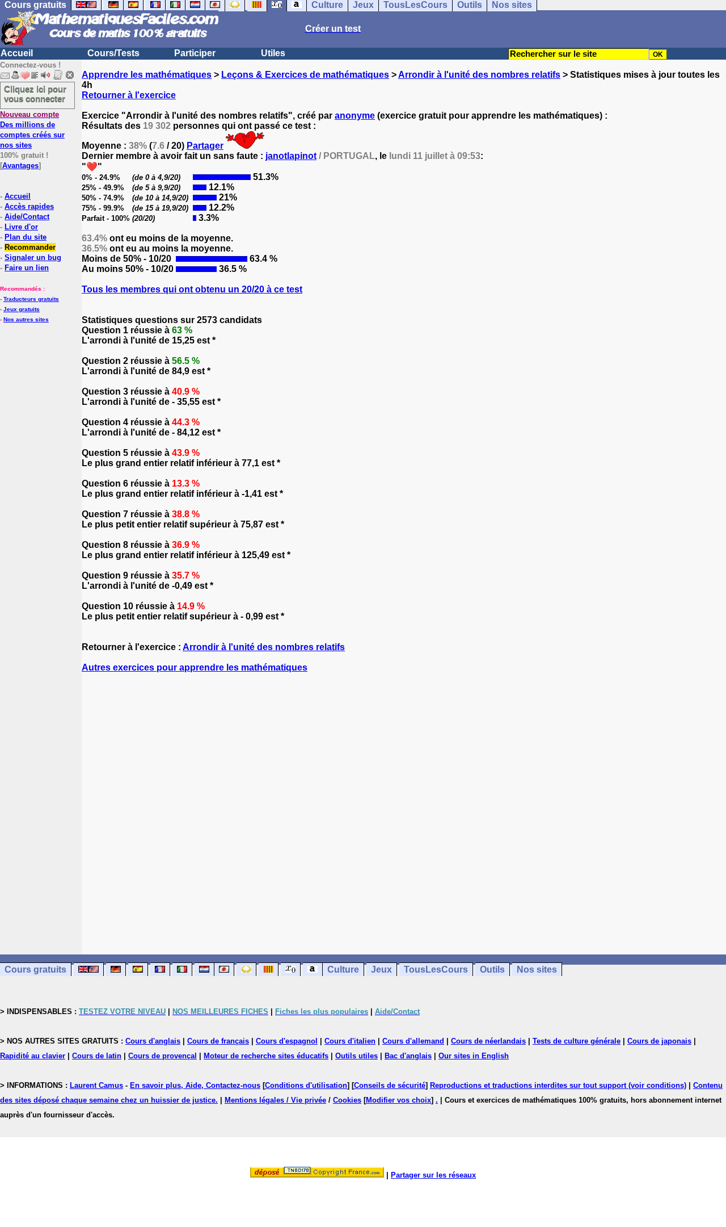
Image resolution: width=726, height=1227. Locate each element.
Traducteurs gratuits (31, 299)
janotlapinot (290, 156)
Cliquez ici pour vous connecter (35, 93)
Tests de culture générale (577, 1041)
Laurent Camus (96, 1085)
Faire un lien (27, 267)
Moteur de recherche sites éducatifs (266, 1056)
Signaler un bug (33, 257)
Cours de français (218, 1041)
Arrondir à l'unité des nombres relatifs (479, 74)
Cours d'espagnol (287, 1041)
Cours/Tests (113, 53)
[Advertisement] (404, 803)
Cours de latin (96, 1056)
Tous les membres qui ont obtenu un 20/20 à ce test (192, 289)
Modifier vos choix (398, 1100)
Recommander (30, 247)
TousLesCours (436, 969)
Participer (195, 53)
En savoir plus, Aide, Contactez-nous (195, 1085)
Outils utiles (356, 1056)
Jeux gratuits (21, 309)
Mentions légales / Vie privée (275, 1100)
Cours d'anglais (152, 1041)
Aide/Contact (27, 216)
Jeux (381, 969)
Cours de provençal (162, 1056)
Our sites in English (473, 1056)
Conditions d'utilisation (306, 1085)
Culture (343, 969)
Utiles (273, 53)
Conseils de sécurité (389, 1085)
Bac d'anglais (408, 1056)
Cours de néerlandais (488, 1041)
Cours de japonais (659, 1041)
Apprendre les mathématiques (147, 74)
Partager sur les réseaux (433, 1175)
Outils (492, 969)
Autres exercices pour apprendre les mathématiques (194, 667)
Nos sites (537, 969)
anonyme (355, 115)
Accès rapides (29, 206)
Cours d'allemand (413, 1041)
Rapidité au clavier (32, 1056)
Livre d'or (21, 227)
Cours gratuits (35, 969)
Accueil (17, 53)
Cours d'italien (349, 1041)
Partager (205, 145)
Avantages (20, 165)
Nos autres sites (26, 319)
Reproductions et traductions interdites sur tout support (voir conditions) (558, 1085)
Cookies (347, 1100)
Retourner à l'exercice (129, 95)
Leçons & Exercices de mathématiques (305, 74)
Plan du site (26, 237)
